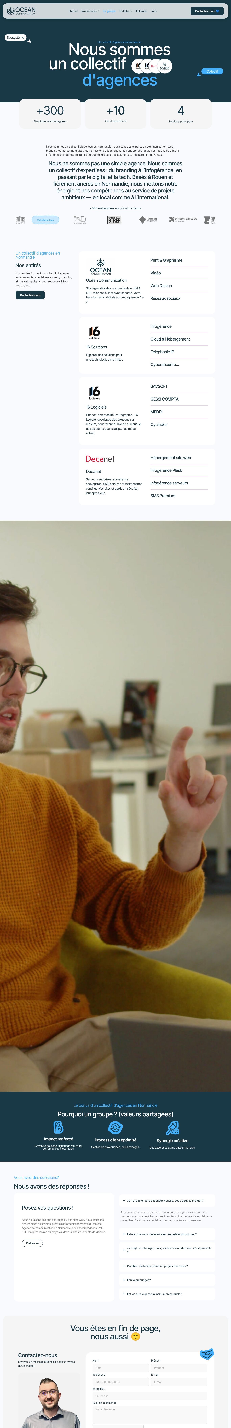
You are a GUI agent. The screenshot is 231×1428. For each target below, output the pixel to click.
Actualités (141, 11)
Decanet (93, 471)
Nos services (89, 11)
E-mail (154, 1374)
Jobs (154, 11)
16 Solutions (96, 347)
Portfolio (124, 11)
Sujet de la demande (105, 1402)
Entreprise (99, 1388)
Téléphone (99, 1374)
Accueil (73, 11)
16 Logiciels (96, 407)
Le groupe (109, 11)
